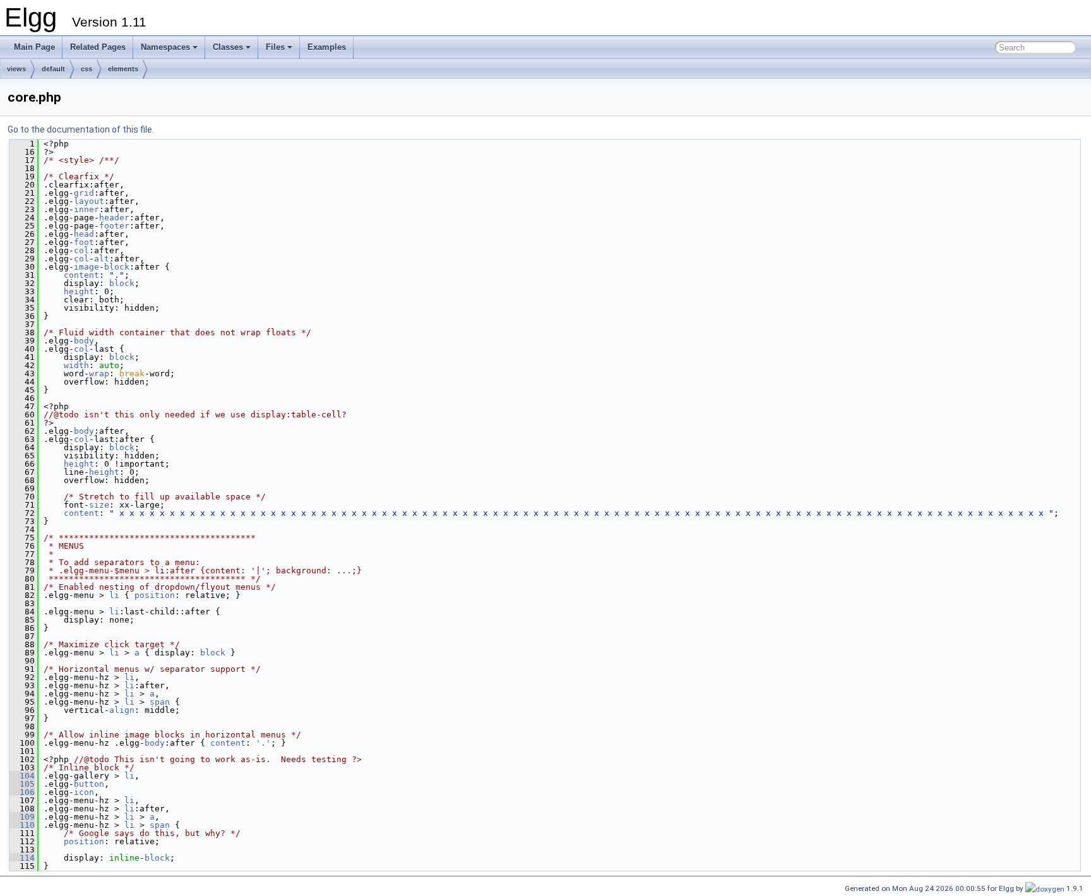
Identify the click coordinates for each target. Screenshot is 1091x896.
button (89, 784)
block (116, 267)
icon (84, 792)
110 (22, 825)
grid (84, 193)
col (81, 250)
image (86, 267)
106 (22, 792)
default (53, 69)
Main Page (34, 47)
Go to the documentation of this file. (81, 129)
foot (84, 242)
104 (22, 775)
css (86, 69)
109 (22, 816)
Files (275, 47)
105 (22, 784)
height (79, 291)
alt (101, 258)
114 (22, 858)
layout (89, 201)
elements (123, 69)
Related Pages (98, 47)
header (114, 217)
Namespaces (165, 47)
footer (114, 225)
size (99, 505)
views (16, 69)
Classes (228, 47)
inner (86, 209)
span (160, 702)
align (121, 710)
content (81, 275)
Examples (326, 47)
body (84, 340)
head (84, 234)
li (114, 595)
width (76, 365)
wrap (99, 373)
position (154, 595)
